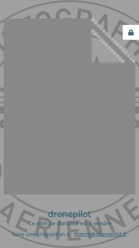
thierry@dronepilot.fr (100, 234)
